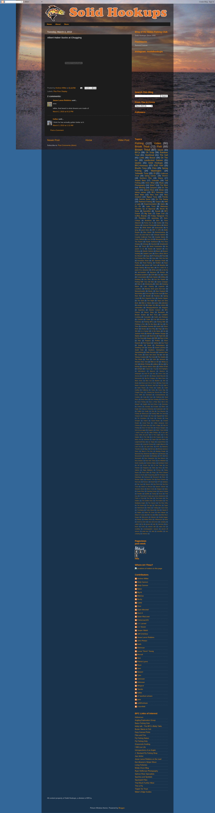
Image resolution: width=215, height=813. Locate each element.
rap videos (161, 305)
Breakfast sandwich (141, 275)
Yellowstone (158, 519)
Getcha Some (144, 199)
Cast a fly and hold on (143, 235)
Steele (160, 150)
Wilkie (157, 515)
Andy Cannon (142, 582)
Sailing (156, 343)
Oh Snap (150, 152)
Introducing (149, 284)
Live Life (150, 239)
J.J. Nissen (141, 627)
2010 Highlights (163, 369)
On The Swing (162, 199)
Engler (137, 409)
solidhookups (142, 703)
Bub (159, 385)
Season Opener (160, 486)
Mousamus (159, 239)
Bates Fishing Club (142, 723)
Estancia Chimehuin (147, 409)
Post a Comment (57, 130)
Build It (166, 385)
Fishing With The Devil (159, 413)
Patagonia (146, 467)
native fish (162, 526)
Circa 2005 (138, 394)
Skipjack (159, 489)
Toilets (149, 507)
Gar (161, 324)
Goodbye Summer (147, 326)
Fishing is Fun (140, 324)
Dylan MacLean (143, 617)
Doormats (165, 404)
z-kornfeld (141, 706)
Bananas (153, 272)
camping (163, 522)
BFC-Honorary (141, 165)
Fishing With (161, 322)
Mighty (137, 336)
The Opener (152, 503)
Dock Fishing (141, 402)
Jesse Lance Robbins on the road (148, 759)
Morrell (140, 655)
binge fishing (139, 268)
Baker (139, 589)
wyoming (155, 218)
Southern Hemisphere (156, 350)
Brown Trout (142, 149)
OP (138, 465)
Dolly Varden (153, 277)
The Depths (162, 357)
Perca (160, 467)
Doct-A (140, 613)
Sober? (152, 185)
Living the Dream (148, 444)
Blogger (122, 808)
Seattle (140, 345)
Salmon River (148, 190)
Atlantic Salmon (148, 251)
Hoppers (150, 430)
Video (157, 143)
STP (158, 482)
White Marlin (146, 228)
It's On (138, 206)
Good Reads (155, 420)
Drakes (139, 406)
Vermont (162, 359)
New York (154, 195)
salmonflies (139, 308)
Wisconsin (145, 517)
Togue (166, 505)
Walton (139, 512)
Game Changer (162, 282)
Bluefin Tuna (141, 168)
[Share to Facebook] (93, 88)
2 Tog (154, 369)
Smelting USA (140, 347)
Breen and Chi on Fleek (148, 383)
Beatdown (148, 220)
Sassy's (148, 484)
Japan (154, 439)
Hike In (139, 284)
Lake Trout (151, 206)
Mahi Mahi (139, 195)
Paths (153, 467)
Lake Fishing (149, 286)
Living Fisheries (141, 765)
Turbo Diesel (150, 510)
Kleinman (141, 648)
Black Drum (138, 380)
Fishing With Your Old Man (144, 282)
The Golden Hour (147, 500)
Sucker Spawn (163, 298)
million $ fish (163, 366)
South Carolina (160, 347)
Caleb (139, 603)
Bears (158, 251)
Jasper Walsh (142, 630)
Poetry (137, 263)
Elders (163, 406)
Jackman (146, 439)
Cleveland (149, 394)
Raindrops (138, 477)
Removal (147, 477)
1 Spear (147, 369)
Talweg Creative (140, 357)
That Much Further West (144, 783)
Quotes (138, 163)
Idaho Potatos (153, 432)
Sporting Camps (152, 491)
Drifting (163, 277)
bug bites (150, 268)
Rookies (157, 296)
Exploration (159, 409)
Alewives (162, 371)
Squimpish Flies (141, 780)
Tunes (155, 265)
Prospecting (151, 475)
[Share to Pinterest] (95, 88)
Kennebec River (143, 261)
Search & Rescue (147, 486)
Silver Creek (150, 489)
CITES (151, 387)
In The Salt (145, 437)
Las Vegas (151, 442)
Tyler (139, 675)
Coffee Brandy (141, 216)
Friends (159, 418)
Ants (154, 373)
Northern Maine (151, 463)
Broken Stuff (151, 385)
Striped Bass (140, 180)
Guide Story (146, 425)
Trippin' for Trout (141, 789)
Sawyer (140, 672)
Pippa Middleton (148, 470)
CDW (152, 275)
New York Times (150, 460)
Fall (167, 409)
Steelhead (149, 155)
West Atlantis (161, 512)
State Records (151, 352)
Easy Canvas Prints (142, 732)
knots (143, 526)
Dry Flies (147, 279)
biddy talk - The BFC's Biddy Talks (148, 726)
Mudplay (154, 456)
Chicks (165, 275)
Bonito (137, 383)
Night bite (162, 336)
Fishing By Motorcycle (142, 413)
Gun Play (152, 329)
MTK (157, 446)
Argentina (141, 310)
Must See (153, 336)
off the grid (155, 270)
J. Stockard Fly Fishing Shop (146, 753)
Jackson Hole (139, 333)
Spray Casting (163, 491)
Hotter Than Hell (161, 430)
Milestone (155, 453)
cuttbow (155, 364)
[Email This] (85, 88)
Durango (147, 406)
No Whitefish (162, 460)
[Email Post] (81, 88)
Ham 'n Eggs (156, 425)
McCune (152, 449)
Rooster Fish (150, 479)
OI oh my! (148, 293)
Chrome (140, 319)
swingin (139, 369)
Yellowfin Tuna (141, 173)
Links (141, 157)
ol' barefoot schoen (144, 696)
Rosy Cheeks (161, 479)
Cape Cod (160, 213)
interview (160, 524)
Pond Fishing (147, 263)
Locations (138, 289)
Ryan (139, 665)
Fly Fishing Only (141, 741)
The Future (159, 498)
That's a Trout (139, 498)
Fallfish (139, 411)
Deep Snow (144, 399)
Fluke (166, 416)
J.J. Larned (141, 623)
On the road (158, 293)
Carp (159, 275)
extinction (164, 303)
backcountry (159, 228)
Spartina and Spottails (143, 777)
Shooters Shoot (139, 489)
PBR (155, 338)
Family (147, 411)
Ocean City (146, 465)
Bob (164, 380)
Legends (161, 286)
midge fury (151, 305)
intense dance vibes (149, 366)
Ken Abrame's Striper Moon (146, 762)
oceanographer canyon (150, 529)
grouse (148, 524)
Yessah (158, 211)
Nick (139, 658)
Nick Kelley (138, 293)
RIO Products (161, 475)
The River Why (163, 503)
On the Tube (158, 465)
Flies (154, 168)
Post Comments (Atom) (67, 145)
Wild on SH (155, 362)
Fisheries (138, 322)
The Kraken (159, 500)
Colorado (155, 180)
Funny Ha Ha (149, 223)
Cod (154, 319)
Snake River (140, 491)
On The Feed (139, 338)
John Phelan (142, 641)
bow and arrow (153, 522)
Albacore (152, 371)
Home (49, 24)
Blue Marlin (147, 232)
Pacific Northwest (152, 242)
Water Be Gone (149, 512)
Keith (139, 644)
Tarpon (158, 202)
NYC (161, 456)
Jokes (157, 284)
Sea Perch (156, 484)
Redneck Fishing (145, 202)
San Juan (140, 484)
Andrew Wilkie (142, 579)
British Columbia (140, 385)
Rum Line (138, 482)
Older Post (123, 140)
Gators (146, 420)
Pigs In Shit (164, 338)
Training (155, 507)
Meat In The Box (147, 451)
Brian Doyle (162, 383)
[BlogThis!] (88, 88)
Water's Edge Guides (143, 792)
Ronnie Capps (139, 479)
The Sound (140, 505)
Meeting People (160, 451)
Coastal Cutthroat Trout (143, 237)
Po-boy (158, 470)
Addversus (139, 717)
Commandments (160, 394)
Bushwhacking (160, 232)
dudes (156, 303)
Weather (162, 265)
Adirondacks (141, 371)
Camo (153, 390)
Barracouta (138, 378)
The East (140, 301)
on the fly (165, 270)
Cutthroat (158, 397)
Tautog (154, 493)
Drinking (138, 279)
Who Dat (149, 515)
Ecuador (155, 406)
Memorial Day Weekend (142, 453)
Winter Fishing (145, 364)
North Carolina (139, 463)
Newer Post (53, 140)
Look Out (138, 446)
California (145, 390)
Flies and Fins (140, 735)
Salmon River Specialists (144, 774)
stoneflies (160, 531)
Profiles (157, 341)
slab (153, 531)
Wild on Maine (146, 303)
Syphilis (147, 493)
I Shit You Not (163, 258)
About (58, 24)
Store (66, 24)
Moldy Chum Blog (142, 768)
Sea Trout (164, 343)
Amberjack (138, 373)
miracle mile (152, 526)
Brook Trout (142, 146)
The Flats (150, 498)
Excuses (162, 319)
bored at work (141, 522)
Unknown (141, 679)
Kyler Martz (162, 439)
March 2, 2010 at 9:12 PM (63, 112)
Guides (159, 223)
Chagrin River (139, 392)
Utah (158, 510)
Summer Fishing (148, 225)
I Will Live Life (140, 747)
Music (161, 183)
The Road (138, 359)
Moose (144, 336)
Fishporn (137, 416)
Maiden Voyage (160, 333)
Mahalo (149, 333)
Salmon (147, 265)
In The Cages (156, 434)
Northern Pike (146, 178)
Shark (149, 345)
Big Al (139, 592)
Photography (140, 185)
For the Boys (152, 324)
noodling (137, 529)
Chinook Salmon (159, 235)
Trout (147, 359)
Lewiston (137, 444)
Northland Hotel (163, 463)
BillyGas (140, 596)
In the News (156, 331)
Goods (158, 326)
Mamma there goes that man (155, 289)
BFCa (137, 152)
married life (141, 305)
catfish (137, 524)
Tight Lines (158, 505)
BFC (148, 376)
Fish (159, 146)
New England (160, 291)
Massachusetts (140, 291)
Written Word (148, 519)
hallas (55, 119)
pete (139, 699)
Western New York (141, 362)
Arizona (137, 376)
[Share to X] (90, 88)
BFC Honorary (157, 192)
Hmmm (165, 176)
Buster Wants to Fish (143, 729)
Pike (139, 341)
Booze (152, 157)
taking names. (151, 176)
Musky (150, 291)
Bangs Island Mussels (159, 376)
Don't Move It (154, 404)
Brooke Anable (140, 315)
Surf (163, 355)
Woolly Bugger (163, 517)
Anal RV (146, 373)
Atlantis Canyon (155, 310)
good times (145, 230)
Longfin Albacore (161, 444)
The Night (150, 301)
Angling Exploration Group (145, 720)
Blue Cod (149, 380)
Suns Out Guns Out (152, 355)
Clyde (148, 319)
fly (142, 524)
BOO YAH (158, 165)
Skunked (154, 244)
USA (154, 359)
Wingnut (140, 686)
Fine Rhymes (161, 411)
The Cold (152, 357)
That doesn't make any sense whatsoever (153, 496)
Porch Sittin (145, 472)
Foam (152, 418)
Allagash (165, 308)
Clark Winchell (143, 610)
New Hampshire (149, 458)
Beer (158, 220)
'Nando (140, 689)
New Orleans (139, 460)
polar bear (145, 531)
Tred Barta (140, 510)
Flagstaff (159, 416)
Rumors (145, 482)
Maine (160, 178)
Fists (152, 416)
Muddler (147, 456)
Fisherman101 (143, 620)
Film (153, 411)
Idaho (163, 204)
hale (154, 524)
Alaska (150, 249)
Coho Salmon (139, 239)
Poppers (148, 341)
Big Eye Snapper (150, 378)
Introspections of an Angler (145, 750)
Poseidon (142, 218)
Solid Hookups (155, 163)
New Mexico (161, 458)
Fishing (139, 143)
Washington (156, 171)
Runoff (153, 482)
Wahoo (158, 225)
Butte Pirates (141, 387)
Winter (161, 190)
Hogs (160, 329)
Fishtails (145, 416)
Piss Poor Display (60, 91)
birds (166, 519)
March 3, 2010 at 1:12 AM (63, 125)
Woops (139, 519)
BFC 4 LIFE (156, 230)
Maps (146, 449)
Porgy (154, 472)
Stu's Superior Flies (148, 298)
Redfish (158, 263)
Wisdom (153, 517)
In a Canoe (145, 331)
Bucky (139, 599)
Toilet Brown (140, 507)
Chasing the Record (153, 392)
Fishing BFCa (149, 322)
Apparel (159, 249)
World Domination (156, 246)
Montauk (163, 453)
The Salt (164, 155)
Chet (139, 606)
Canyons (153, 188)
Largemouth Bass (140, 442)
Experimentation (150, 204)
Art (143, 376)
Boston (162, 272)
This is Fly (139, 786)
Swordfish (147, 211)
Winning (142, 188)
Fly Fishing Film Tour (142, 258)
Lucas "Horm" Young (145, 651)
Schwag (145, 244)
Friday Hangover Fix (159, 216)
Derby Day (164, 399)
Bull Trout (153, 315)
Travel (144, 246)
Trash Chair (164, 507)
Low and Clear (148, 446)
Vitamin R (165, 510)
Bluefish (157, 380)
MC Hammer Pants (158, 261)
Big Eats (148, 213)
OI (154, 173)
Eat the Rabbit (159, 279)
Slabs (166, 489)
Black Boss (161, 378)
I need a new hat (140, 432)
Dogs (147, 256)
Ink (164, 331)
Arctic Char (161, 373)
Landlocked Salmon (153, 160)
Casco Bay (161, 390)
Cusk (151, 397)
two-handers (142, 272)
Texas (160, 493)
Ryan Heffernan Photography (146, 771)
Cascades (147, 317)
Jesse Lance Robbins (62, 100)
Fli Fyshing (155, 256)
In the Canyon (156, 437)
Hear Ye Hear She (147, 427)
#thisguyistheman (152, 308)
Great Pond (146, 423)
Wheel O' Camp (139, 515)
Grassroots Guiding (142, 744)
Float (164, 256)
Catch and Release (161, 317)
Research (156, 477)
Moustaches (138, 456)
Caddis (159, 387)
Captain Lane (147, 253)
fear (162, 364)
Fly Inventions (141, 418)
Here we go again (140, 430)
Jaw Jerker (139, 756)
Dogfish (145, 404)
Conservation (141, 277)
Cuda (144, 397)
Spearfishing (139, 352)
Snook (150, 347)
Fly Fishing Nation (142, 738)
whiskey (144, 533)
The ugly (149, 505)
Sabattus (165, 482)
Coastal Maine (160, 237)
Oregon (149, 338)
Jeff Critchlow (142, 634)
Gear (154, 258)
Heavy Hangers (161, 427)
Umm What (149, 183)
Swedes (139, 493)
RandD (148, 296)
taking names (140, 192)
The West (164, 185)
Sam (139, 668)
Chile (163, 392)
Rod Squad (147, 343)
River (163, 477)
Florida (165, 197)
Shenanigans (160, 345)
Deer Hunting (154, 399)
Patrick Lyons (142, 661)
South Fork (139, 350)
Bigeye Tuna (152, 197)
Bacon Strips (149, 312)
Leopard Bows (161, 442)
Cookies (137, 397)
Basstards (161, 312)
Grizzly (143, 329)
